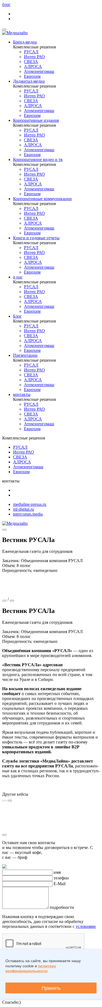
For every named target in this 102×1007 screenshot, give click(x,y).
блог (6, 4)
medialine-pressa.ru (29, 504)
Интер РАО (34, 56)
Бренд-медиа (25, 42)
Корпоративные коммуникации (42, 198)
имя (57, 872)
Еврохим (32, 76)
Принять (51, 988)
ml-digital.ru (23, 509)
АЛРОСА (33, 66)
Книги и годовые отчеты (36, 238)
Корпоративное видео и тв (38, 159)
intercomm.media (28, 514)
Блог (17, 316)
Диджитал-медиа (29, 81)
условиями (86, 926)
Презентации (25, 355)
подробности (62, 907)
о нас (18, 277)
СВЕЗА (31, 61)
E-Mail (60, 883)
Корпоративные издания (36, 120)
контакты (21, 394)
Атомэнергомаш (39, 71)
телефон (61, 878)
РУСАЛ (31, 51)
